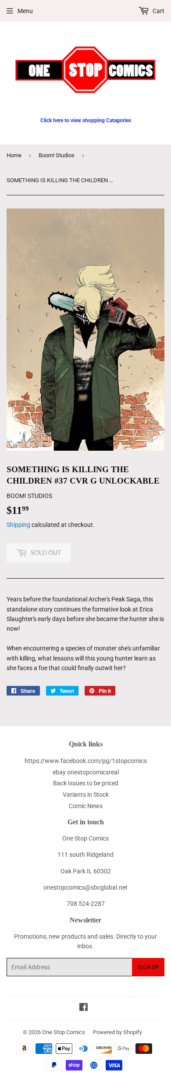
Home (14, 155)
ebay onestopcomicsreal (86, 772)
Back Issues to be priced (85, 783)
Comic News (86, 805)
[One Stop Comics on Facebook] (83, 1008)
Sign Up (148, 967)
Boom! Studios (57, 155)
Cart (157, 10)
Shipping (18, 524)
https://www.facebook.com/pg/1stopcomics (86, 760)
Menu (25, 10)
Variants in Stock (86, 794)
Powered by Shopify (117, 1032)
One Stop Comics (63, 1032)
